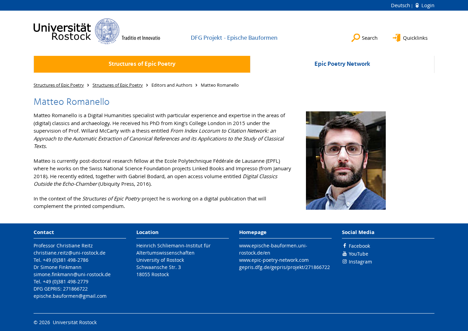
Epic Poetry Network (342, 64)
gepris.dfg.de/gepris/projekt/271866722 (284, 267)
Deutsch (401, 5)
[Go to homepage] (97, 31)
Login (427, 5)
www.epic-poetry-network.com (274, 260)
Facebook (359, 246)
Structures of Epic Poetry (142, 64)
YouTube (358, 253)
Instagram (360, 261)
